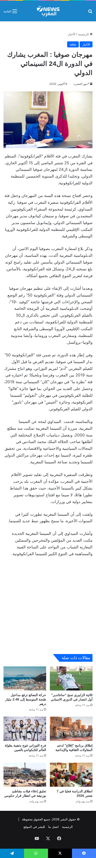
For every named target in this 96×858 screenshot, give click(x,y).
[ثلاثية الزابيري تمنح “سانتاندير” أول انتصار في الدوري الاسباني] (71, 678)
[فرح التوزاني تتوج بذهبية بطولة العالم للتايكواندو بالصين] (24, 729)
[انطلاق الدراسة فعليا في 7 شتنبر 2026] (71, 775)
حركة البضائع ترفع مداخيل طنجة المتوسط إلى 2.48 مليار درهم (25, 699)
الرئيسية (84, 34)
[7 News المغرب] (47, 11)
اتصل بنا (53, 827)
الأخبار (71, 34)
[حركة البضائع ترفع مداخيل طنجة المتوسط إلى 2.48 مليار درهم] (24, 678)
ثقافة (73, 44)
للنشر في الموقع (34, 827)
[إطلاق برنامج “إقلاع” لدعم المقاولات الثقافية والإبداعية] (71, 729)
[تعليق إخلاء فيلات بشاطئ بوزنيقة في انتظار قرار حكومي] (24, 775)
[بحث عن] (90, 12)
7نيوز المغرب (81, 84)
